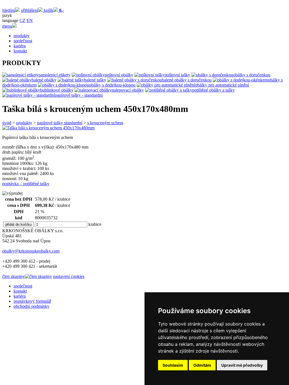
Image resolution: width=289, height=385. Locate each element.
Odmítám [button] (202, 365)
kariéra (20, 45)
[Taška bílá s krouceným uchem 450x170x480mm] (48, 127)
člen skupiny (13, 276)
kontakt (20, 50)
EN (30, 20)
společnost (23, 40)
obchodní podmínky (31, 306)
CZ (22, 20)
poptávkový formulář (32, 301)
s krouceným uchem (105, 122)
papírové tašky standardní (59, 122)
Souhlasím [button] (173, 365)
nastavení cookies (68, 276)
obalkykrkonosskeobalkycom (31, 251)
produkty (22, 35)
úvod (6, 122)
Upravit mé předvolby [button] (242, 365)
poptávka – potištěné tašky (25, 183)
